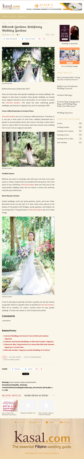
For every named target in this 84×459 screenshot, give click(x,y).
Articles (13, 16)
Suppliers (5, 16)
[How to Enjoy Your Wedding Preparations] (10, 405)
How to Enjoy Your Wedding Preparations (9, 413)
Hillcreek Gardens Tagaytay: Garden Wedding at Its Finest (27, 350)
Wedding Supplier (67, 127)
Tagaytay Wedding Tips (28, 413)
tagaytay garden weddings (32, 357)
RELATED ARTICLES (11, 396)
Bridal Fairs (21, 16)
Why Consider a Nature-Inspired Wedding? (46, 413)
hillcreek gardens (15, 357)
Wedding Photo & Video (67, 139)
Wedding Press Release (67, 131)
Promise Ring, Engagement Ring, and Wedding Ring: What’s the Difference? (68, 104)
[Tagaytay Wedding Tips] (28, 405)
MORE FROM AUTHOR (36, 396)
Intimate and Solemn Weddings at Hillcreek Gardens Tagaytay (29, 341)
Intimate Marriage (64, 95)
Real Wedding (67, 142)
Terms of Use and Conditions (49, 453)
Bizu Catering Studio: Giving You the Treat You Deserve (68, 78)
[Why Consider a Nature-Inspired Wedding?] (46, 405)
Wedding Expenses (65, 113)
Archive (67, 123)
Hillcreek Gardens (13, 103)
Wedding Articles (67, 135)
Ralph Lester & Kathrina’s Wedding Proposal (67, 87)
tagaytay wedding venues (11, 359)
